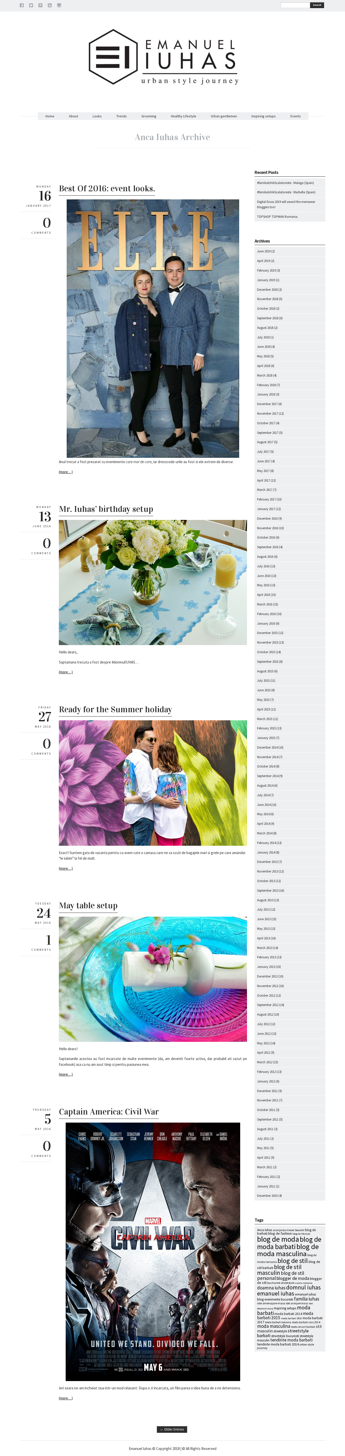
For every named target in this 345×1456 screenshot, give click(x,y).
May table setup (88, 905)
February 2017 (266, 499)
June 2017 (263, 461)
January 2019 (266, 280)
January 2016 (266, 623)
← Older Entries (172, 1429)
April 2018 (263, 366)
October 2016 (266, 537)
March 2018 (264, 375)
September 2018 (267, 318)
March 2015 (264, 719)
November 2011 (267, 1100)
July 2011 (263, 1138)
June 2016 (263, 576)
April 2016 (263, 595)
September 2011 (267, 1119)
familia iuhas (306, 1299)
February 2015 (266, 728)
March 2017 (264, 490)
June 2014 (263, 805)
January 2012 (266, 1081)
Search (317, 5)
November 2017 (267, 413)
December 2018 (267, 289)
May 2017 (263, 471)
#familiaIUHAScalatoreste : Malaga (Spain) (285, 183)
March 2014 (264, 833)
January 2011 (266, 1186)
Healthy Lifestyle (183, 116)
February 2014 (266, 843)
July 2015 (263, 680)
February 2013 (266, 957)
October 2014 (266, 766)
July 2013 (263, 909)
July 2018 (263, 337)
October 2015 (266, 652)
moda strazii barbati (303, 1327)
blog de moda (278, 1239)
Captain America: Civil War (109, 1111)
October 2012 (266, 995)
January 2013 (266, 967)
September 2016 (267, 547)
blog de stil (293, 1260)
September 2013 (267, 890)
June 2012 (263, 1033)
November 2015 (267, 642)
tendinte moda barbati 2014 (278, 1344)
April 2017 (263, 480)
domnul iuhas (303, 1287)
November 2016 (267, 528)
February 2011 (266, 1177)
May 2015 (263, 700)
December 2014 (267, 747)
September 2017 (267, 433)
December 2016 (267, 518)
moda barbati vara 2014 (306, 1322)
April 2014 (263, 824)
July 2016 (263, 566)
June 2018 (263, 347)
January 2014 (266, 852)
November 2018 (267, 299)
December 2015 (267, 633)
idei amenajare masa (271, 1303)
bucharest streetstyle (280, 1283)
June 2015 (263, 690)
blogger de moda (293, 1278)
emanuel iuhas (275, 1293)
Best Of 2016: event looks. (107, 188)
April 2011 (263, 1157)
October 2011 (266, 1110)
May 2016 (263, 585)
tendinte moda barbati (291, 1340)
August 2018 (265, 328)
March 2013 (264, 948)
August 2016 (265, 556)
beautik (299, 1230)
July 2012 (263, 1024)
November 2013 (267, 871)
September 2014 (267, 776)
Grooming (148, 116)
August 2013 (265, 900)
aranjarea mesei (283, 1230)
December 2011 (267, 1091)
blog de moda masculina (288, 1250)
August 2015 (265, 671)
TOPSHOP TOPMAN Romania (277, 217)
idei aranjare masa (297, 1303)
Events (295, 116)
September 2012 (267, 1005)
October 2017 (266, 423)
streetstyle (280, 1331)
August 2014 (265, 785)
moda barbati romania (278, 1322)
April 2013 (263, 938)
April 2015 (263, 709)
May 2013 (263, 928)
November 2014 (267, 757)
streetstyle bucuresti (285, 1336)
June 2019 (263, 251)
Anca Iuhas (264, 1230)
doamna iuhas (271, 1288)
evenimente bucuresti (278, 1299)
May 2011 (263, 1148)
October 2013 (266, 881)
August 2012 (265, 1014)
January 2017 (266, 509)
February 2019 (266, 270)
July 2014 (263, 795)
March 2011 (264, 1167)
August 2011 (265, 1129)
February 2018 (266, 385)
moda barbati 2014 (288, 1314)
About (73, 116)
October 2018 (266, 308)
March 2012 (264, 1062)
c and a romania (303, 1283)
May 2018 (263, 356)
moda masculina (273, 1326)
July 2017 (263, 451)
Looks (97, 116)
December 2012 (267, 976)
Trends (121, 116)
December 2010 (267, 1196)
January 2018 (266, 394)
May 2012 (263, 1043)
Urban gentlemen (224, 116)
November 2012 (267, 986)
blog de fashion (280, 1233)
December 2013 (267, 862)
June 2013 (263, 919)
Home (49, 116)
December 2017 (267, 404)
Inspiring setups (264, 116)
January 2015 (266, 738)
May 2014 (263, 814)
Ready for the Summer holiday (115, 709)
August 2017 (265, 442)
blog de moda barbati (289, 1243)
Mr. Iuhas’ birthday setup (106, 509)
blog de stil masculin (279, 1269)
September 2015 (267, 661)
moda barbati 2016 (291, 1318)
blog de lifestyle (301, 1233)
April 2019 (263, 261)
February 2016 (266, 614)
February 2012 (266, 1072)
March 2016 (264, 604)
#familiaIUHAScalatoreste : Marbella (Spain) (286, 192)
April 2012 (263, 1052)
